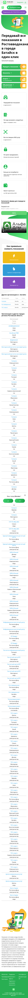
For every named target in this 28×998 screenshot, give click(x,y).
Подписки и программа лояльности (12, 983)
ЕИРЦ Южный (14, 552)
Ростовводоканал (6, 304)
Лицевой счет (5, 206)
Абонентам (4, 974)
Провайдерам (5, 976)
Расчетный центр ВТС (14, 657)
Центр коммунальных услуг (14, 874)
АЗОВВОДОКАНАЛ (14, 326)
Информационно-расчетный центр (14, 622)
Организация (5, 298)
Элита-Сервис (14, 888)
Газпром (4, 301)
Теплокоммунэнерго (14, 699)
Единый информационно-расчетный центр (14, 536)
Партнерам (5, 979)
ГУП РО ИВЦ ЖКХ (14, 521)
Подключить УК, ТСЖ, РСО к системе (14, 12)
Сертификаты (22, 974)
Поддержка (12, 974)
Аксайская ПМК (14, 333)
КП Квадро (14, 636)
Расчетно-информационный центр (14, 650)
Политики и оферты (12, 977)
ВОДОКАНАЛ (14, 340)
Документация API (22, 977)
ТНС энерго (5, 307)
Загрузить (20, 2)
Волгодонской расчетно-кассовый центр (14, 347)
